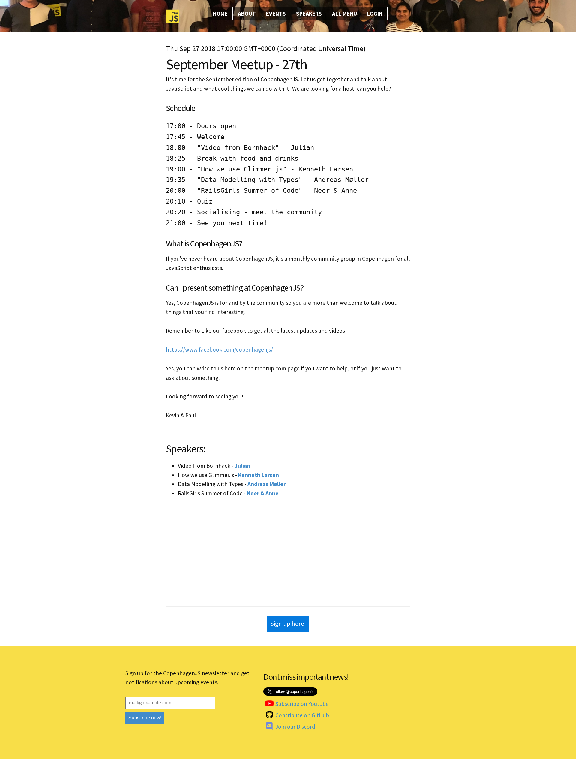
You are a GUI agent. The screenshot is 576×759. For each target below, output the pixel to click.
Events (276, 13)
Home (220, 13)
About (247, 13)
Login (374, 13)
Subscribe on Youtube (302, 703)
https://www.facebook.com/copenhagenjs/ (219, 349)
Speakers (309, 13)
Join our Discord (295, 726)
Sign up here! (288, 623)
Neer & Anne (263, 493)
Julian (242, 465)
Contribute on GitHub (302, 715)
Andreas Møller (267, 484)
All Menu (344, 13)
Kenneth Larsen (258, 475)
